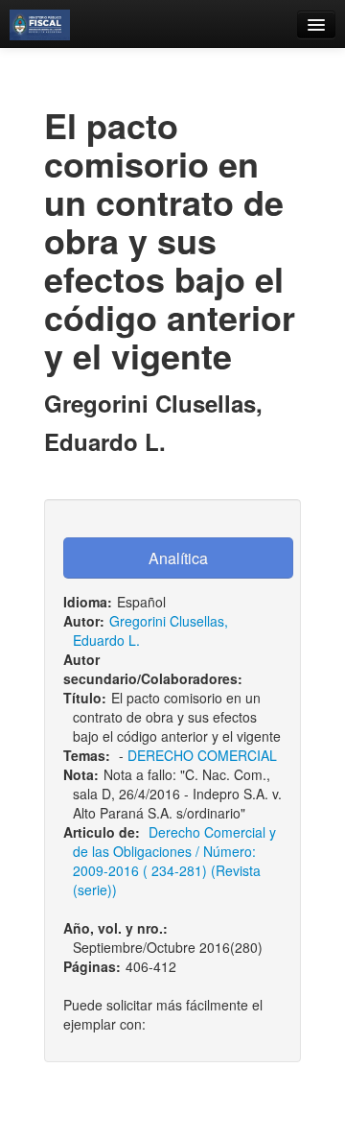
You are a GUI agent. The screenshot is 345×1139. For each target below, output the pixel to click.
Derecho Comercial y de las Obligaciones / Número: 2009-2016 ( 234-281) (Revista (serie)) (174, 860)
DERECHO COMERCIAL (202, 755)
